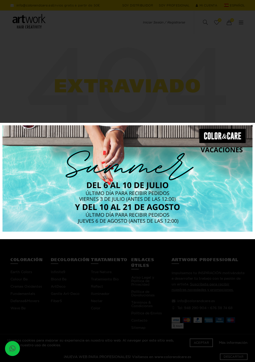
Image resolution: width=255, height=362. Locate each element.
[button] (12, 348)
